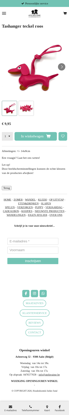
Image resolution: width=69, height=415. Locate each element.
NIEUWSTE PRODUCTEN (49, 211)
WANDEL (30, 199)
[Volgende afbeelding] (61, 67)
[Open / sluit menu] (4, 13)
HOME (7, 199)
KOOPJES (26, 211)
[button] (9, 108)
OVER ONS (55, 215)
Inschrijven (33, 261)
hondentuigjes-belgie (12, 280)
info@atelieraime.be (49, 374)
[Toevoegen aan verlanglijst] (63, 136)
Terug (6, 187)
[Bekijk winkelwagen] (65, 13)
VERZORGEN (25, 207)
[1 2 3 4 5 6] (7, 136)
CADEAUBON (11, 211)
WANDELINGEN (16, 215)
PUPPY (39, 207)
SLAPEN (46, 203)
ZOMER (18, 199)
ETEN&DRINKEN (28, 203)
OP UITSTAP (56, 199)
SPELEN (10, 207)
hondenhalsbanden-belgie (15, 276)
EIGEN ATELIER (37, 215)
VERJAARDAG (53, 207)
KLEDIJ (42, 199)
